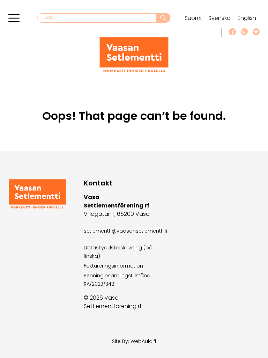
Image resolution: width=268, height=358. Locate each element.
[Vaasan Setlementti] (134, 71)
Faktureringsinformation (113, 265)
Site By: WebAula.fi (134, 341)
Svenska (219, 18)
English (247, 18)
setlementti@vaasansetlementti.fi (125, 230)
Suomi (193, 18)
